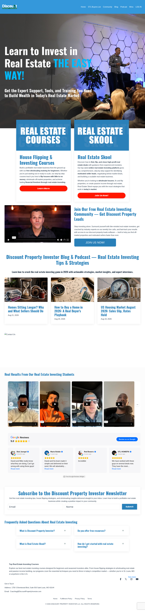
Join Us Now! (101, 195)
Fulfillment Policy (66, 599)
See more (132, 577)
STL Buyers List (94, 7)
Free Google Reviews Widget (75, 476)
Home (83, 7)
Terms (89, 599)
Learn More (43, 188)
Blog (116, 7)
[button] (8, 460)
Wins (131, 7)
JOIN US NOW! (95, 242)
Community (107, 7)
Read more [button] (15, 469)
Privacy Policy (80, 599)
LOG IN (139, 7)
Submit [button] (130, 506)
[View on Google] (13, 453)
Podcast (123, 7)
